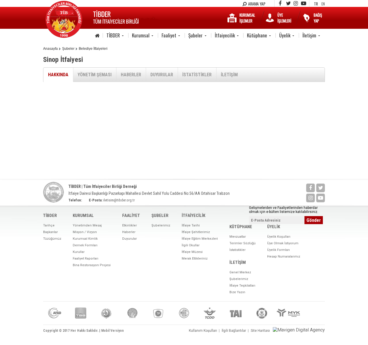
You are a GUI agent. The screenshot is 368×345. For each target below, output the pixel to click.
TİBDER (113, 35)
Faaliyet (169, 35)
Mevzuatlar (237, 237)
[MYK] (289, 313)
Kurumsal (141, 35)
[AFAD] (54, 313)
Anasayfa (50, 49)
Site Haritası (260, 331)
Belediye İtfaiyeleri (93, 49)
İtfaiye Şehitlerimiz (196, 232)
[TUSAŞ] (235, 313)
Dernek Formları (85, 245)
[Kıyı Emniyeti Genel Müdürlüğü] (261, 313)
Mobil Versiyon (112, 331)
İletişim (309, 35)
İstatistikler (237, 250)
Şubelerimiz (161, 225)
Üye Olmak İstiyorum (282, 243)
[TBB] (80, 313)
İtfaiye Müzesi (192, 252)
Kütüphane (257, 35)
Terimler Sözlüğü (242, 243)
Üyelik (284, 35)
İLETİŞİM (229, 74)
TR (316, 4)
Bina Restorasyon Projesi (92, 265)
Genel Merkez (240, 272)
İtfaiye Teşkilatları (242, 285)
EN (323, 4)
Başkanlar (50, 232)
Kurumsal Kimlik (85, 239)
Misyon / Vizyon (85, 232)
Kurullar (79, 252)
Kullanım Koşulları (203, 331)
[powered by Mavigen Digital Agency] (299, 330)
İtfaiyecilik (225, 35)
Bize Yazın (237, 292)
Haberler (128, 232)
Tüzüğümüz (52, 239)
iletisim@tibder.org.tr (119, 200)
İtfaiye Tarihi (191, 225)
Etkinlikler (129, 225)
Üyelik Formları (278, 250)
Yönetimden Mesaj (87, 225)
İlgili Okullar (191, 245)
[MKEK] (183, 313)
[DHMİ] (132, 313)
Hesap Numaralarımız (283, 256)
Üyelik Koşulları (278, 237)
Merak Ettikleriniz (195, 258)
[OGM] (106, 313)
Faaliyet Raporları (85, 258)
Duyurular (129, 239)
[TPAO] (158, 313)
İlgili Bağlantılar (234, 331)
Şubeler (195, 35)
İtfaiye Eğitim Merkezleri (200, 239)
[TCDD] (209, 313)
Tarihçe (49, 225)
